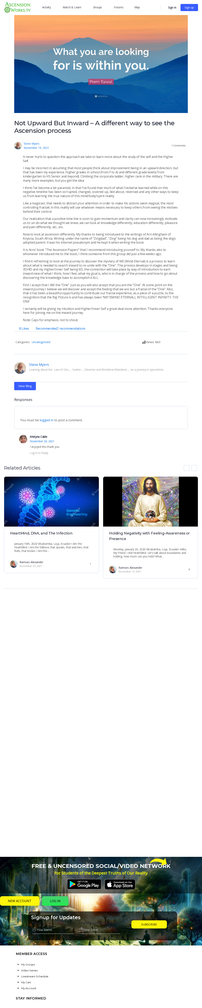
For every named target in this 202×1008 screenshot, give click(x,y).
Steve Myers (31, 143)
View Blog (25, 386)
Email (90, 923)
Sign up (189, 7)
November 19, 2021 (36, 148)
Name (36, 923)
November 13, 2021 (130, 571)
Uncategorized (41, 342)
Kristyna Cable (38, 437)
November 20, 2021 (42, 441)
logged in (46, 420)
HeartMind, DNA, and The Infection (41, 533)
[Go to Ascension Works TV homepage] (17, 7)
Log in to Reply (39, 453)
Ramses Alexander (31, 562)
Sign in (172, 7)
